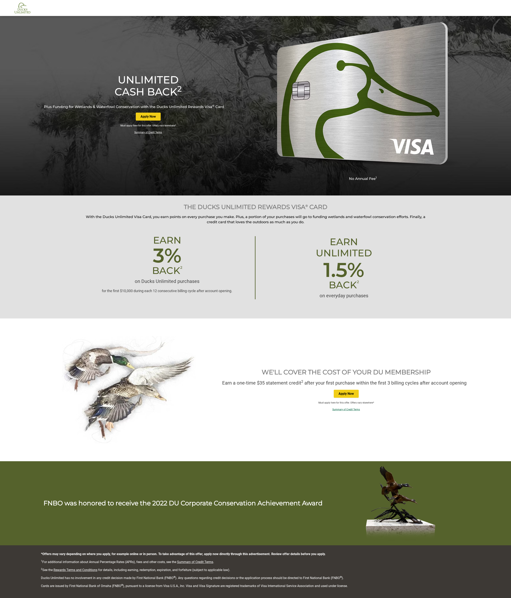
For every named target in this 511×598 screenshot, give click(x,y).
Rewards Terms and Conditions (75, 570)
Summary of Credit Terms (148, 132)
